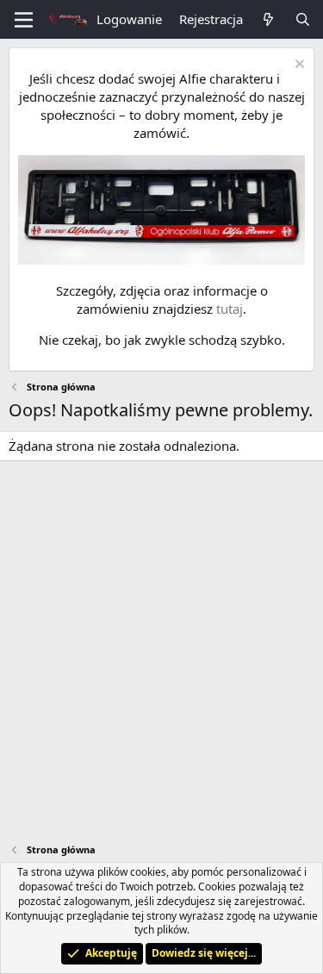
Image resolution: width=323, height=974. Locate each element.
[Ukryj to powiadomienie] (297, 66)
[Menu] (23, 20)
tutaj (229, 308)
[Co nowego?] (268, 19)
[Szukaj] (303, 19)
